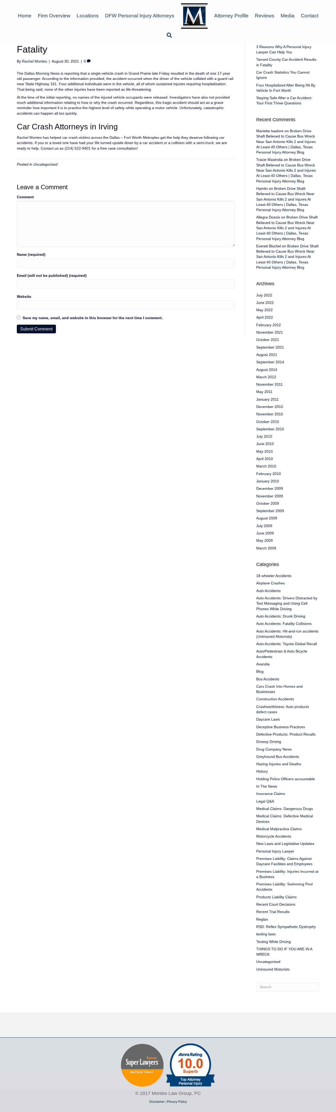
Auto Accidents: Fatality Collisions (284, 623)
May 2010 (264, 451)
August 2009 (266, 518)
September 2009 (270, 511)
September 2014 (270, 362)
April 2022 (264, 317)
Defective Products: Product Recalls (286, 734)
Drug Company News (274, 749)
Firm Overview (54, 15)
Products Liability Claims (276, 897)
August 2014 (266, 370)
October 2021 (267, 340)
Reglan (262, 919)
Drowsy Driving (268, 741)
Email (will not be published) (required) (52, 275)
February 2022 (268, 325)
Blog (260, 671)
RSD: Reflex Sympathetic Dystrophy (286, 927)
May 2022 (264, 310)
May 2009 (264, 540)
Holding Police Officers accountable (285, 779)
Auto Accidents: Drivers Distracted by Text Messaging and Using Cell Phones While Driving (286, 603)
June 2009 (265, 533)
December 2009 (269, 488)
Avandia (263, 664)
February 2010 (268, 474)
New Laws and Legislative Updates (285, 843)
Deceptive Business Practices (280, 727)
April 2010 (264, 459)
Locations (88, 15)
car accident (152, 143)
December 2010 (269, 407)
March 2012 (266, 377)
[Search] (168, 35)
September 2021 (270, 347)
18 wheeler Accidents (273, 576)
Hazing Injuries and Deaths (278, 764)
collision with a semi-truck (192, 143)
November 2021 (269, 332)
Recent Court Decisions (275, 904)
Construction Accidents (275, 699)
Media (288, 15)
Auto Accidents (268, 591)
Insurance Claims (270, 794)
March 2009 (266, 548)
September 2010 (270, 429)
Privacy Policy (177, 1102)
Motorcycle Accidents (273, 836)
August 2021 (266, 355)
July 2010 (264, 436)
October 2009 (267, 503)
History (262, 771)
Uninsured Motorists (273, 969)
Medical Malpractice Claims (279, 829)
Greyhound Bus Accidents (277, 756)
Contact (309, 15)
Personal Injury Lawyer (275, 851)
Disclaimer (157, 1102)
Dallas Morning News (42, 73)
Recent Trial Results (273, 912)
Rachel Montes (29, 137)
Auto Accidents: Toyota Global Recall (286, 644)
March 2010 (266, 466)
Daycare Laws (268, 719)
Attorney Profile (231, 15)
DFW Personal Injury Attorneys (139, 15)
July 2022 (264, 295)
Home (25, 15)
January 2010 (267, 481)
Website (24, 296)
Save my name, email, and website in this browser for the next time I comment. (93, 318)
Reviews (264, 15)
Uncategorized (45, 164)
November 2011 (269, 384)
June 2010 (265, 444)
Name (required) (31, 254)
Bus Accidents (267, 679)
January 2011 (267, 399)
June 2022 (265, 302)
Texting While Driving (273, 942)
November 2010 (269, 414)
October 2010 (267, 422)
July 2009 (264, 526)
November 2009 (269, 496)
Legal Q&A (265, 801)
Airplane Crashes (270, 583)
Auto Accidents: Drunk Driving (280, 616)
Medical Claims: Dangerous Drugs (284, 809)
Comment (25, 197)
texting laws (266, 934)
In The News (266, 786)
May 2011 (264, 392)
